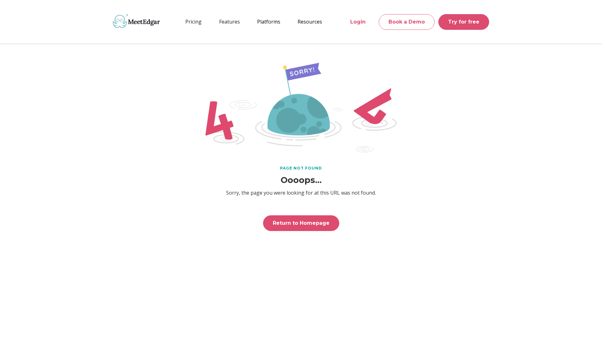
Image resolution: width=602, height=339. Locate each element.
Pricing (193, 21)
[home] (136, 21)
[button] (229, 22)
